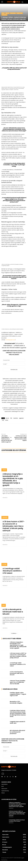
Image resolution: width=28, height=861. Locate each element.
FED (11, 418)
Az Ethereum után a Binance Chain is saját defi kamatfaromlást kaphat (21, 438)
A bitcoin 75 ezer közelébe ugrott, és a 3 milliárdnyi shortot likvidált (17, 682)
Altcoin (4, 564)
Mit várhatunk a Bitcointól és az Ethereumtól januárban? (17, 732)
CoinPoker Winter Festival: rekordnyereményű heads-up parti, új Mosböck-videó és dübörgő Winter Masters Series (18, 713)
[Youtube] (16, 777)
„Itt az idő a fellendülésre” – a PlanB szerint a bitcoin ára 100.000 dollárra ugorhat (14, 346)
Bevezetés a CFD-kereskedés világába (16, 702)
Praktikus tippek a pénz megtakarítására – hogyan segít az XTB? (18, 694)
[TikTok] (10, 777)
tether (6, 420)
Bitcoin (7, 13)
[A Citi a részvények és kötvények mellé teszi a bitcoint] (14, 598)
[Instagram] (7, 777)
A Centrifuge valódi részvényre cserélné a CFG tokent (12, 570)
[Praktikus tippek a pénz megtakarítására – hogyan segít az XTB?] (5, 694)
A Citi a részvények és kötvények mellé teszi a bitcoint (13, 611)
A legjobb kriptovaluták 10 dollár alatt (17, 722)
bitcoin (7, 418)
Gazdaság (12, 13)
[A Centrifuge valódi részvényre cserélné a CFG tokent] (14, 557)
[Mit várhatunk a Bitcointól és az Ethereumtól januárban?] (5, 732)
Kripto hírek (19, 13)
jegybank (21, 418)
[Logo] (14, 2)
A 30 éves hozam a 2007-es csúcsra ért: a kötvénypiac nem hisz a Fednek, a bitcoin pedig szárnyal (13, 526)
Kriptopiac (4, 15)
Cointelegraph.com (10, 340)
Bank (3, 13)
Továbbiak (13, 633)
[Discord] (2, 777)
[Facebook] (10, 427)
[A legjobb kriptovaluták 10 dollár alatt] (5, 723)
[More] (17, 427)
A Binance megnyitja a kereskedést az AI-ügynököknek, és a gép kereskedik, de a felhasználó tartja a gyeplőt (13, 479)
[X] (13, 427)
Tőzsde (4, 469)
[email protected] (10, 773)
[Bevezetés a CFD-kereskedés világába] (5, 703)
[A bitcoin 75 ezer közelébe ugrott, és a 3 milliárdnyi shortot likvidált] (5, 682)
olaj (3, 420)
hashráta (15, 418)
